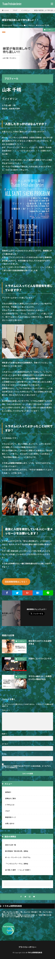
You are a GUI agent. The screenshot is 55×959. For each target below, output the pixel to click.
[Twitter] (17, 592)
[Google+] (27, 592)
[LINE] (48, 592)
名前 (4, 734)
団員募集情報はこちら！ (16, 581)
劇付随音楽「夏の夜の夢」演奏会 (16, 851)
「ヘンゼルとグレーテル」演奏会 (16, 864)
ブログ (15, 10)
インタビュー (25, 10)
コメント (6, 710)
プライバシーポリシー (27, 947)
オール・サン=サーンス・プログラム (17, 857)
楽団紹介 (8, 792)
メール (5, 744)
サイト (4, 754)
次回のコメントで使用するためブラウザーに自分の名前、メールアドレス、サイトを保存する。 (26, 766)
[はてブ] (38, 592)
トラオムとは (9, 805)
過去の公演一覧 (10, 845)
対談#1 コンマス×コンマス (40, 658)
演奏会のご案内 (10, 798)
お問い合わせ (9, 824)
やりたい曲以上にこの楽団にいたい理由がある (40, 677)
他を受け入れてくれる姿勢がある (40, 642)
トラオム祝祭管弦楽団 (34, 953)
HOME (6, 10)
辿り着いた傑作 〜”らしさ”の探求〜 (18, 870)
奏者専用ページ (10, 817)
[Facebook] (7, 592)
